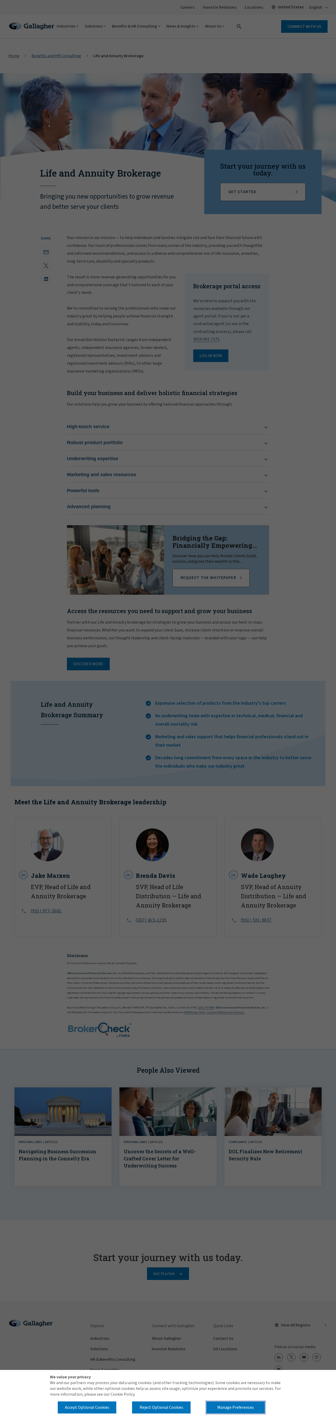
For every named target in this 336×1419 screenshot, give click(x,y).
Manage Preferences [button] (235, 1407)
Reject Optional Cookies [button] (161, 1407)
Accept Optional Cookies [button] (87, 1407)
